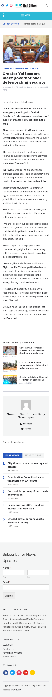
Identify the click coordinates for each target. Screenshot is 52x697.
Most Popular (33, 455)
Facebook (27, 423)
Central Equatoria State (17, 68)
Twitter (27, 429)
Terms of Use (9, 656)
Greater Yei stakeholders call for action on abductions (33, 378)
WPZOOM (17, 690)
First (5, 577)
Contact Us (8, 649)
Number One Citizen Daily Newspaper (20, 87)
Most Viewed (12, 455)
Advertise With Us (12, 653)
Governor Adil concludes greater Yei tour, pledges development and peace (31, 350)
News (35, 68)
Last (29, 577)
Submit (9, 596)
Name (7, 568)
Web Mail (7, 645)
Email (6, 582)
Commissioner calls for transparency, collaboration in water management (34, 365)
